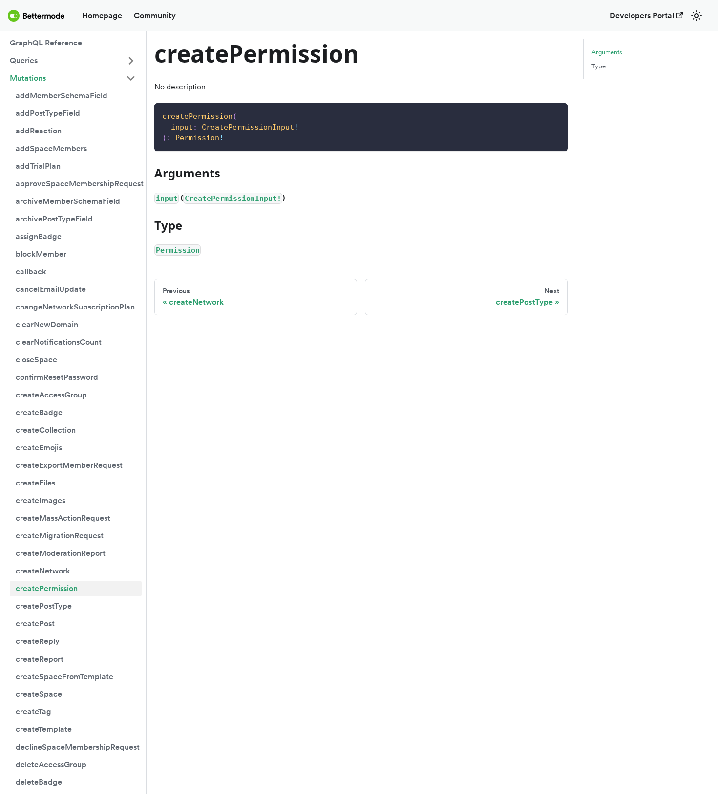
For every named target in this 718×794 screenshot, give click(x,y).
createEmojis (39, 447)
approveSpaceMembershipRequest (79, 183)
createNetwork (43, 570)
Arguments (606, 52)
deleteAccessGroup (51, 764)
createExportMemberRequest (69, 465)
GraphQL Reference (46, 42)
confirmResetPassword (57, 377)
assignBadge (39, 236)
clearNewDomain (47, 324)
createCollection (46, 430)
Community (155, 15)
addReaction (39, 130)
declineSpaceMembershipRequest (78, 746)
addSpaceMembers (51, 148)
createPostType (44, 606)
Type (598, 66)
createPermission (47, 588)
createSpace (39, 694)
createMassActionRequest (63, 518)
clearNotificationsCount (59, 342)
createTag (33, 711)
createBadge (39, 412)
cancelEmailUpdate (51, 289)
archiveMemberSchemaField (68, 201)
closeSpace (36, 359)
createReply (38, 641)
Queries (24, 60)
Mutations (28, 78)
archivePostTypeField (54, 218)
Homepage (102, 15)
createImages (40, 500)
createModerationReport (61, 553)
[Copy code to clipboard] (556, 115)
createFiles (35, 482)
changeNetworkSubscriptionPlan (75, 306)
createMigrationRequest (60, 535)
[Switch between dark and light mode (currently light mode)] (696, 15)
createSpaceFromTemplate (64, 676)
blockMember (41, 254)
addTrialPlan (38, 166)
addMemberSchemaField (61, 95)
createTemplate (44, 729)
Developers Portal (642, 15)
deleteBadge (39, 782)
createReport (39, 658)
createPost (35, 623)
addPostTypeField (48, 113)
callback (31, 271)
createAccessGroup (51, 394)
